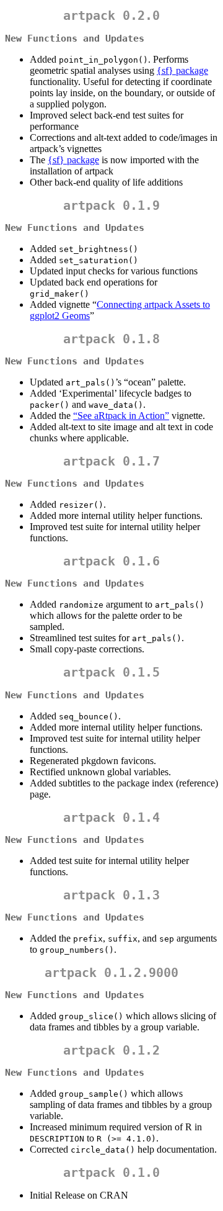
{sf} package (182, 70)
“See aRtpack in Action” (121, 415)
